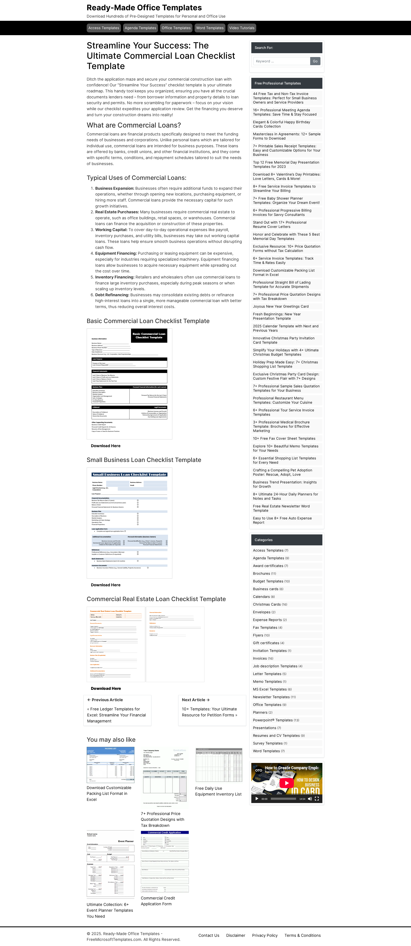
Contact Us (208, 935)
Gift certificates (266, 643)
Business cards (265, 589)
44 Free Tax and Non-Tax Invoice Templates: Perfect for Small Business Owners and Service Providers (285, 98)
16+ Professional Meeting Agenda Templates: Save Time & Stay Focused (285, 112)
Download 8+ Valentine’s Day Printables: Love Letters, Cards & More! (287, 176)
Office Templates (176, 28)
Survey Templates (268, 743)
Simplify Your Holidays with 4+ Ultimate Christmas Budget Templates (286, 352)
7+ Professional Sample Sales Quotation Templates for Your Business (286, 388)
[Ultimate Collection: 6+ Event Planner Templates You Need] (110, 864)
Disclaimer (235, 935)
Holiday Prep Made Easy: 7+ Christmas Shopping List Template (285, 364)
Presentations (264, 728)
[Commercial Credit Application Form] (165, 861)
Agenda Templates (140, 28)
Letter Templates (267, 674)
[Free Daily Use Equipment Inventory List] (219, 765)
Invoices (260, 658)
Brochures (261, 573)
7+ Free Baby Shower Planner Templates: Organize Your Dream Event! (286, 200)
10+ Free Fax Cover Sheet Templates (284, 438)
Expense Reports (267, 620)
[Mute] (310, 799)
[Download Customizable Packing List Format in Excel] (110, 764)
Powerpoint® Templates (273, 720)
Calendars (261, 596)
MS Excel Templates (270, 689)
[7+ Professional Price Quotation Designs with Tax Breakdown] (165, 777)
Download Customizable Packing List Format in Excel (109, 793)
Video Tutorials (242, 28)
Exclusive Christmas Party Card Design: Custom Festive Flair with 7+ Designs (286, 376)
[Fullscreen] (317, 799)
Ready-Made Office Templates (144, 7)
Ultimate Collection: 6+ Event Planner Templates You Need (110, 910)
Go (315, 61)
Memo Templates (267, 681)
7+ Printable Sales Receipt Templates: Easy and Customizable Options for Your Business (286, 150)
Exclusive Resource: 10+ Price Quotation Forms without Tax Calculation (286, 248)
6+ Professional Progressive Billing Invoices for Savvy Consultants (282, 212)
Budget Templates (268, 581)
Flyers (258, 635)
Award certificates (268, 566)
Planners (260, 712)
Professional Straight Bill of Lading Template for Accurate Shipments (282, 284)
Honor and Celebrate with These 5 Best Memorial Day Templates (286, 236)
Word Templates (210, 28)
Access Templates (103, 28)
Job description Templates (275, 666)
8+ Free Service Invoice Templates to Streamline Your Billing (284, 188)
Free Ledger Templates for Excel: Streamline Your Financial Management (116, 715)
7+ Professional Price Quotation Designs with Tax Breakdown (162, 819)
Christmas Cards (267, 604)
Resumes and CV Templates (276, 735)
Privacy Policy (265, 935)
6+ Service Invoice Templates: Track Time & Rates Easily (283, 260)
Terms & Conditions (302, 935)
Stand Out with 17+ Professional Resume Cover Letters (280, 224)
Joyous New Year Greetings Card (281, 306)
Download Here (106, 445)
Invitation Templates (270, 650)
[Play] (257, 799)
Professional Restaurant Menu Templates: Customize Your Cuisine (282, 400)
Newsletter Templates (271, 697)
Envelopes (262, 612)
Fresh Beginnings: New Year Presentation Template (277, 316)
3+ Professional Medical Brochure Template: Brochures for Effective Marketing (281, 426)
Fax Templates (265, 627)
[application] (286, 783)
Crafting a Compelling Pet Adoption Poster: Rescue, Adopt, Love (282, 472)
